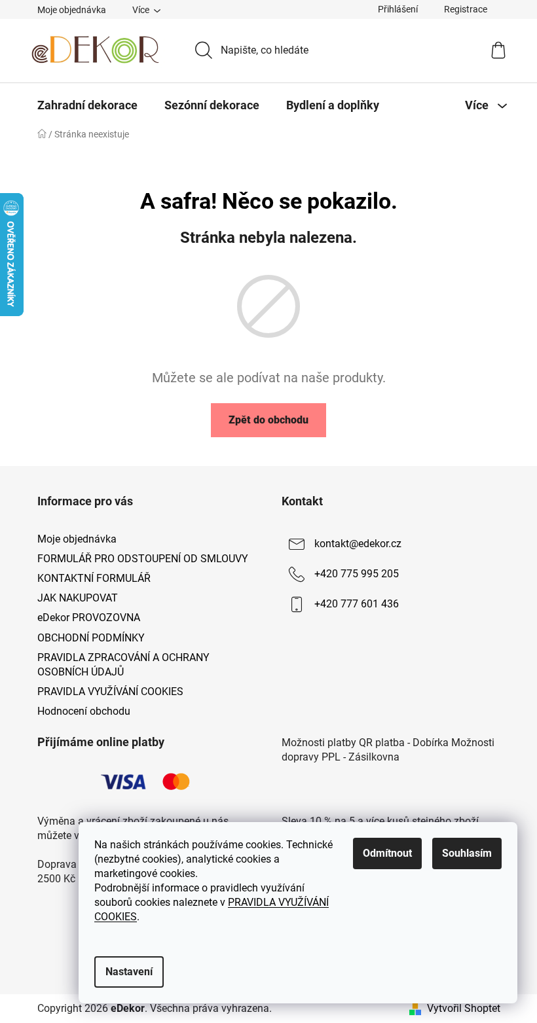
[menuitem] (87, 105)
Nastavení (129, 971)
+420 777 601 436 (356, 604)
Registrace (465, 9)
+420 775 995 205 (356, 573)
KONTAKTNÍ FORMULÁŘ (94, 578)
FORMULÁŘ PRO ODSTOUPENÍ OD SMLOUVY (142, 558)
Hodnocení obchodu (83, 711)
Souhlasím (467, 853)
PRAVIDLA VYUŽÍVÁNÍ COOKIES (110, 691)
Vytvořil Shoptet (463, 1008)
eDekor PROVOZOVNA (88, 617)
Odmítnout (387, 853)
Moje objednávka (71, 10)
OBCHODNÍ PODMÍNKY (91, 638)
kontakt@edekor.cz (357, 543)
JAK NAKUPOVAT (77, 598)
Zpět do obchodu (268, 420)
